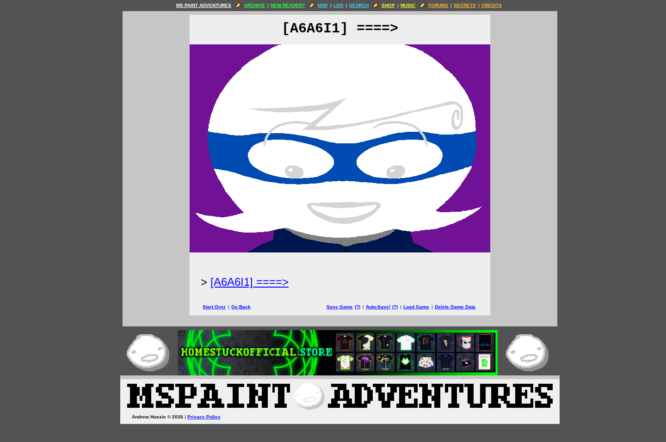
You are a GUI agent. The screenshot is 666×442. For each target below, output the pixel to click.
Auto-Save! (378, 306)
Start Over (214, 306)
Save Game (340, 306)
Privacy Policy (204, 416)
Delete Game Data (455, 306)
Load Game (416, 306)
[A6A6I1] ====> (249, 282)
